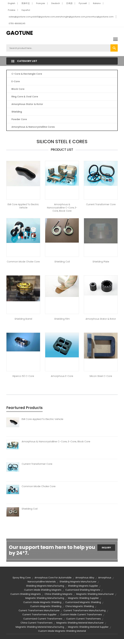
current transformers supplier (39, 614)
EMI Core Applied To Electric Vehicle (42, 419)
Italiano (97, 3)
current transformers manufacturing (84, 610)
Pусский (83, 3)
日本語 (69, 3)
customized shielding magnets (82, 589)
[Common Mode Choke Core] (12, 489)
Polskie (11, 10)
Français (40, 3)
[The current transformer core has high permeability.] (101, 173)
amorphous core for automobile (53, 577)
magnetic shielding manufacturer (95, 594)
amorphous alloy (84, 577)
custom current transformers (83, 618)
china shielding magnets (58, 594)
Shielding (16, 111)
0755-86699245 (17, 23)
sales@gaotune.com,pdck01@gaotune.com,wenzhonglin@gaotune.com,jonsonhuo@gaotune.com (61, 16)
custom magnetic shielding (45, 606)
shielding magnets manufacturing (45, 585)
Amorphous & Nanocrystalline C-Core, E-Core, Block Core (62, 207)
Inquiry (106, 547)
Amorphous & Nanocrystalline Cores (33, 126)
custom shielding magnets (25, 594)
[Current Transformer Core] (12, 466)
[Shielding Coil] (12, 511)
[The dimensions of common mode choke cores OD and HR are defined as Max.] (23, 230)
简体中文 (25, 3)
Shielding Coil (62, 261)
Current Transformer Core (101, 204)
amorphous (104, 577)
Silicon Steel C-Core (100, 376)
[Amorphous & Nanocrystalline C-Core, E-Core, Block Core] (12, 444)
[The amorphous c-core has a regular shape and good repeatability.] (23, 342)
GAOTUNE (19, 33)
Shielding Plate (101, 261)
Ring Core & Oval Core (24, 96)
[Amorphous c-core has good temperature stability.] (62, 173)
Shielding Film (62, 318)
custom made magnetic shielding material (62, 631)
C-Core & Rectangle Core (26, 73)
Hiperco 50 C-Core (23, 376)
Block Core (18, 89)
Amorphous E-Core (62, 376)
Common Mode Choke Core (23, 261)
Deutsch (55, 3)
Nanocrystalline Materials (42, 581)
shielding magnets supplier (83, 585)
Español (26, 10)
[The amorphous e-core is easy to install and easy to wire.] (62, 344)
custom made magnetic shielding (42, 602)
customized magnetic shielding (83, 602)
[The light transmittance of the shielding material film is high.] (62, 286)
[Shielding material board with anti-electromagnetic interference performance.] (101, 230)
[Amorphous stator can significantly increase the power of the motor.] (101, 285)
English (11, 3)
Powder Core (19, 119)
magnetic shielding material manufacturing (40, 627)
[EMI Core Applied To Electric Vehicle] (12, 422)
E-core (15, 81)
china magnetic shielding (79, 606)
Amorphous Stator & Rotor (27, 104)
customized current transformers (42, 618)
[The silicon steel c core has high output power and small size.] (101, 345)
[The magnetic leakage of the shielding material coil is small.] (62, 230)
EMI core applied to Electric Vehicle (23, 206)
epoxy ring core (22, 577)
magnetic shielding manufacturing (44, 598)
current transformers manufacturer (39, 610)
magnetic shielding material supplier (88, 627)
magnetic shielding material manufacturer (80, 622)
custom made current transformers (81, 614)
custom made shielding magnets (42, 589)
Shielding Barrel (23, 318)
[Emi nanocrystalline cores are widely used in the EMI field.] (23, 173)
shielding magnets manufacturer (78, 581)
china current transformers (36, 622)
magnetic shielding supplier (83, 598)
